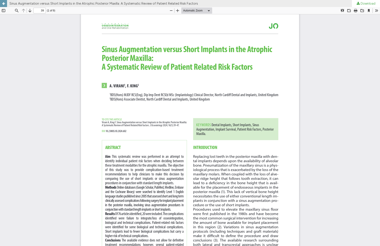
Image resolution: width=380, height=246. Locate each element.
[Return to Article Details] (3, 3)
